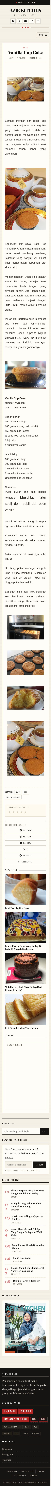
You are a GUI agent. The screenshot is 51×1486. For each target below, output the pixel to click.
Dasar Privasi (20, 1475)
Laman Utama (11, 1471)
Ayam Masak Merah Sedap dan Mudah (28, 1246)
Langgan (39, 1165)
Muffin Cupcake (13, 797)
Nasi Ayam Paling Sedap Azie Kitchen (27, 1218)
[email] (38, 21)
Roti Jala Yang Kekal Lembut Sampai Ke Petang (26, 1205)
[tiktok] (31, 21)
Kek (25, 792)
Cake (25, 47)
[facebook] (13, 21)
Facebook (7, 1448)
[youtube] (25, 21)
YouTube (6, 1459)
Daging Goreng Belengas (26, 1280)
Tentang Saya (27, 1471)
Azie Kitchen (25, 10)
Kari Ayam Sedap (22, 1257)
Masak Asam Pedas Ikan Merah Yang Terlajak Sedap (27, 1269)
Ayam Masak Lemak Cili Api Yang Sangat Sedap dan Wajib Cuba (26, 1232)
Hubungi (41, 1471)
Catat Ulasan (36, 58)
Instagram (7, 1454)
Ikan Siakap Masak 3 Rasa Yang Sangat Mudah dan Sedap (27, 1192)
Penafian (33, 1475)
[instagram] (19, 21)
